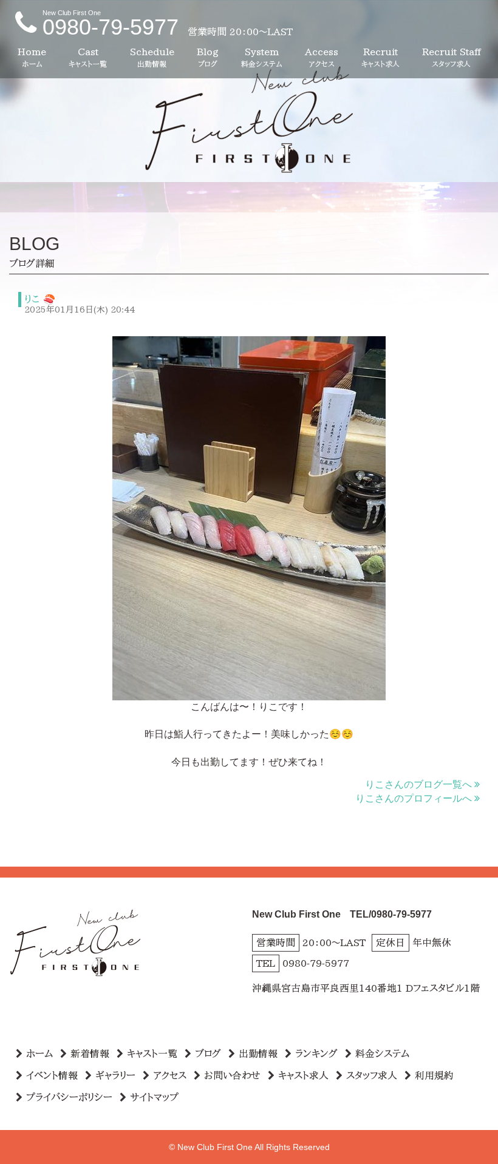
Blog (208, 57)
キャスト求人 (303, 1075)
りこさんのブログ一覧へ (418, 784)
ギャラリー (115, 1075)
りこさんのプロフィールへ (413, 798)
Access (321, 57)
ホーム (39, 1053)
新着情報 (89, 1053)
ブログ (208, 1053)
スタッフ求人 (371, 1075)
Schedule (152, 57)
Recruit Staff (451, 57)
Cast (88, 57)
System (261, 57)
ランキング (316, 1053)
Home (32, 57)
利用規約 (434, 1075)
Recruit (380, 57)
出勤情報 (258, 1053)
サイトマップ (154, 1097)
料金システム (382, 1053)
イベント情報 (52, 1075)
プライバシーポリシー (69, 1097)
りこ (31, 299)
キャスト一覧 (152, 1053)
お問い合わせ (232, 1075)
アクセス (169, 1075)
